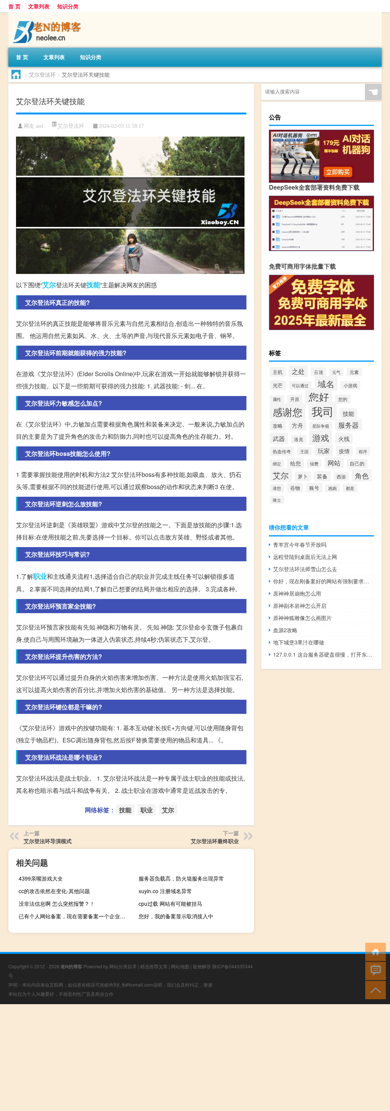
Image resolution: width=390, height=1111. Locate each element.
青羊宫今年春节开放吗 (299, 544)
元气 (336, 372)
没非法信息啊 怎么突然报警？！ (57, 903)
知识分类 (67, 6)
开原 (294, 399)
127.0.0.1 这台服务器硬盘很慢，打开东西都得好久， (323, 654)
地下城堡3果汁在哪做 (298, 642)
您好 (318, 396)
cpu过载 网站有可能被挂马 (170, 903)
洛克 (298, 439)
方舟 (297, 425)
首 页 (14, 6)
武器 (279, 438)
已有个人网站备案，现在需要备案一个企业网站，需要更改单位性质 (75, 916)
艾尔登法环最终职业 (215, 841)
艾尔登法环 (42, 74)
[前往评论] (373, 970)
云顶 (318, 372)
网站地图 (180, 966)
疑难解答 (202, 966)
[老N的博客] (48, 15)
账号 (314, 487)
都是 (350, 488)
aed (39, 126)
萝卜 (303, 476)
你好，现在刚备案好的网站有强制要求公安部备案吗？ (323, 581)
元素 (354, 372)
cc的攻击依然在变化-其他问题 (54, 891)
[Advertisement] (195, 1057)
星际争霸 (320, 426)
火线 (344, 439)
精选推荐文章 (154, 966)
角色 (362, 475)
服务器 (348, 425)
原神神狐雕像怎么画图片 (302, 618)
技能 (93, 285)
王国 (304, 451)
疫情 (344, 451)
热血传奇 (282, 451)
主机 (278, 371)
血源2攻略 (285, 630)
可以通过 (300, 385)
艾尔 (49, 285)
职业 (40, 576)
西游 (341, 476)
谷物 (295, 487)
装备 (322, 476)
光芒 (278, 385)
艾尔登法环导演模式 (48, 841)
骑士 (277, 500)
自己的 (357, 463)
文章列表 (39, 6)
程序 (363, 451)
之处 (298, 371)
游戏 (320, 437)
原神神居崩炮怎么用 (297, 593)
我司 (323, 411)
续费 (314, 464)
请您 (277, 488)
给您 (295, 463)
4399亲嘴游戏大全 (41, 878)
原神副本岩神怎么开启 (299, 605)
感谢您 (287, 411)
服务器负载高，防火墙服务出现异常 (181, 878)
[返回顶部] (373, 989)
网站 (334, 462)
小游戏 (350, 385)
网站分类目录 (123, 966)
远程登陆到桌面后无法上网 (305, 556)
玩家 (324, 450)
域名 (326, 383)
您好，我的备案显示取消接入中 (176, 916)
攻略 (278, 425)
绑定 (277, 464)
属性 (277, 399)
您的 (342, 399)
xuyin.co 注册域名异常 (165, 891)
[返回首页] (373, 951)
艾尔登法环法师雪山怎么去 (305, 569)
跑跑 (332, 488)
